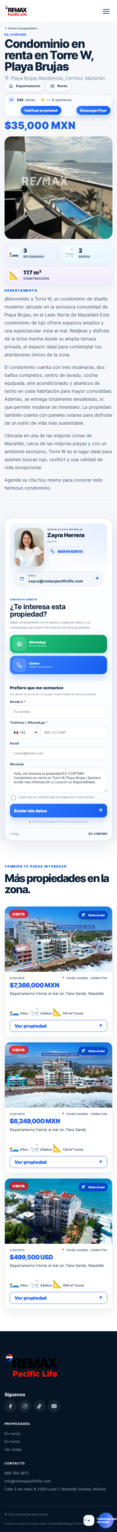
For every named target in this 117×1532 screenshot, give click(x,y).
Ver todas (13, 1449)
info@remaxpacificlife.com (28, 1481)
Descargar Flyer (93, 110)
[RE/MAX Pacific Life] (16, 11)
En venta (12, 1433)
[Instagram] (25, 1406)
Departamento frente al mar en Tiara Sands (48, 1129)
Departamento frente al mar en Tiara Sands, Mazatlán (57, 993)
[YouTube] (54, 1406)
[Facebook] (10, 1406)
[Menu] (106, 11)
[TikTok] (39, 1406)
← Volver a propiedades (21, 28)
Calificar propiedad (41, 110)
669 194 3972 (17, 1473)
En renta (12, 1441)
